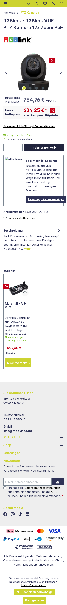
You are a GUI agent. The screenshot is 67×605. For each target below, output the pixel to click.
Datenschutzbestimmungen (42, 487)
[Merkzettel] (45, 3)
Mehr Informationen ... (33, 585)
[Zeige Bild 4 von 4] (43, 88)
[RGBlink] (33, 40)
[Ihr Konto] (53, 3)
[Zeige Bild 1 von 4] (24, 88)
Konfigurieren (34, 600)
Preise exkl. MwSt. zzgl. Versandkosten (29, 126)
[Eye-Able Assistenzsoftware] (28, 3)
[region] (33, 72)
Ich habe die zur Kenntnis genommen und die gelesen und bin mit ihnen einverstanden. (35, 492)
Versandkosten (12, 560)
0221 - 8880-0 (14, 419)
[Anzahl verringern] (7, 147)
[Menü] (5, 3)
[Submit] (58, 481)
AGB (54, 492)
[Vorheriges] (6, 72)
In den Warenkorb (44, 147)
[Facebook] (5, 514)
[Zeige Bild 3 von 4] (36, 88)
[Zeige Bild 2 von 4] (30, 88)
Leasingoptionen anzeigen (46, 199)
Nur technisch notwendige (35, 592)
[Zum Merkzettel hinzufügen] (25, 292)
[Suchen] (37, 3)
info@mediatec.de (17, 431)
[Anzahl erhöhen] (19, 147)
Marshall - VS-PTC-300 (16, 305)
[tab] (32, 239)
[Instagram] (13, 514)
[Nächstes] (61, 72)
